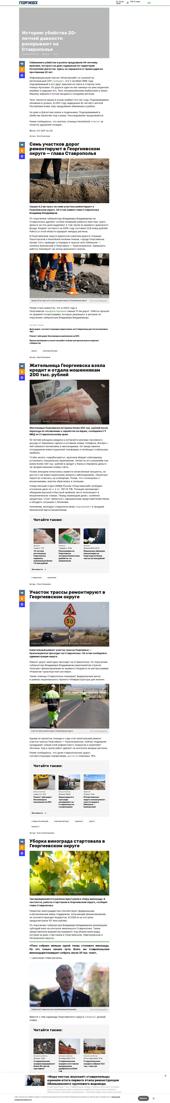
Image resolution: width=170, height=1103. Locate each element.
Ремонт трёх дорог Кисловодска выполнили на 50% (54, 336)
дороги (34, 351)
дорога (92, 821)
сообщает (58, 81)
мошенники (51, 578)
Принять (143, 1098)
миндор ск (35, 827)
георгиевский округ (50, 351)
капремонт (79, 821)
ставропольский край (39, 821)
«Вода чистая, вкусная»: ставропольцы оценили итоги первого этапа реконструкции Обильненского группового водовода (83, 1080)
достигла (72, 756)
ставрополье (36, 578)
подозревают (83, 506)
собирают (90, 1016)
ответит (95, 121)
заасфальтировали (55, 311)
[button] (35, 1080)
